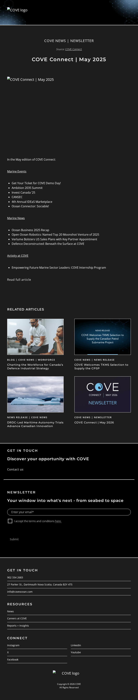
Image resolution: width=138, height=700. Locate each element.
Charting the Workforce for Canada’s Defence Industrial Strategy (35, 366)
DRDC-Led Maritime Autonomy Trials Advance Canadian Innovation (35, 424)
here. (58, 521)
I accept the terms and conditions (37, 521)
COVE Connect (73, 49)
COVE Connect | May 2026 (94, 422)
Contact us (15, 469)
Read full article (19, 280)
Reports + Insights (18, 625)
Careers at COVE (17, 618)
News (10, 611)
